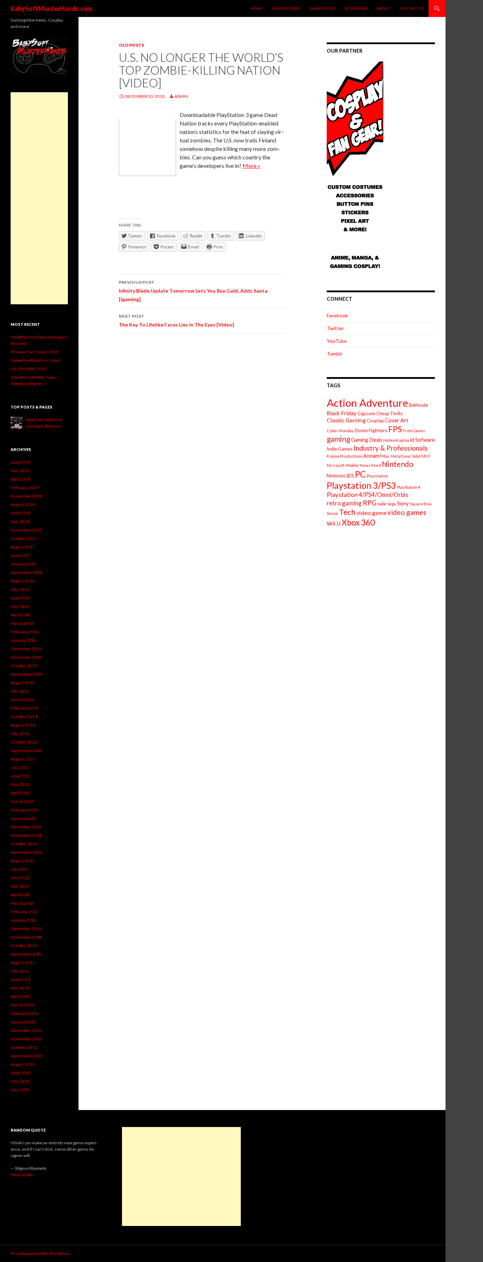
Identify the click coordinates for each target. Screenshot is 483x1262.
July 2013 (20, 767)
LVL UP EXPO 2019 (28, 368)
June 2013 (20, 776)
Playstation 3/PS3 (361, 485)
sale (382, 503)
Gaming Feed (322, 8)
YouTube (337, 341)
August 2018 (23, 504)
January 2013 (23, 818)
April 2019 (20, 479)
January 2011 (23, 1022)
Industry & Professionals (391, 448)
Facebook (337, 315)
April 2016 (20, 614)
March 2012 (22, 903)
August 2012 (23, 860)
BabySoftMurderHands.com (51, 8)
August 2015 (23, 682)
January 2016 (23, 640)
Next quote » (23, 1174)
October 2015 (24, 665)
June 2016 (20, 597)
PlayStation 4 (408, 487)
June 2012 (20, 877)
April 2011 (20, 996)
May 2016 (20, 606)
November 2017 (26, 530)
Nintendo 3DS (340, 476)
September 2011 (26, 954)
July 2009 (20, 1089)
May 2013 (20, 784)
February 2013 (25, 809)
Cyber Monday (340, 430)
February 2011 (25, 1013)
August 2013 (23, 759)
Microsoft (335, 465)
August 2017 (23, 547)
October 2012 (24, 843)
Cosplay (375, 420)
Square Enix (421, 503)
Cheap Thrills (389, 413)
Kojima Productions (345, 456)
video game (371, 512)
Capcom (366, 413)
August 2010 (23, 1064)
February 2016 (25, 631)
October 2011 (24, 945)
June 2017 (20, 555)
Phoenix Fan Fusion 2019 (34, 351)
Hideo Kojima (396, 440)
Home (256, 8)
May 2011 (20, 988)
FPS (395, 429)
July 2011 (20, 971)
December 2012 (26, 826)
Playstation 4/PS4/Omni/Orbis (367, 494)
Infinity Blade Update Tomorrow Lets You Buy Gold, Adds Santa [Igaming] (193, 291)
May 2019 (20, 470)
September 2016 (26, 572)
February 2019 (25, 487)
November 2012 (26, 835)
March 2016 (22, 623)
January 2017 (23, 564)
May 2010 (20, 1081)
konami (372, 455)
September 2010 (26, 1055)
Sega (391, 503)
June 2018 (20, 513)
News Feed (370, 465)
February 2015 (25, 708)
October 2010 (24, 1047)
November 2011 (26, 937)
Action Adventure (367, 403)
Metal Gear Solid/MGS (410, 456)
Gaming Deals (286, 8)
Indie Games (340, 449)
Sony (403, 503)
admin (181, 96)
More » (251, 165)
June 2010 (20, 1072)
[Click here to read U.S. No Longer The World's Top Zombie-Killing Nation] (147, 146)
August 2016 (23, 580)
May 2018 (20, 521)
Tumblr (334, 354)
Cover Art (396, 420)
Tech (347, 512)
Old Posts (131, 45)
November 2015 (26, 657)
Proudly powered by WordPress (41, 1253)
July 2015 (20, 691)
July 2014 (20, 733)
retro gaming (344, 503)
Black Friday (341, 413)
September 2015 (26, 674)
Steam (332, 513)
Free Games (414, 430)
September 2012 (26, 852)
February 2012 (25, 911)
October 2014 (24, 716)
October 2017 (24, 538)
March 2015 (22, 699)
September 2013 (26, 750)
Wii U (334, 523)
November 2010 (26, 1038)
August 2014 (23, 725)
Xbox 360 (358, 522)
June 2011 (20, 979)
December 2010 (26, 1030)
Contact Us (412, 8)
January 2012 (23, 920)
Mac (386, 456)
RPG (370, 503)
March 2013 (22, 801)
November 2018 (26, 496)
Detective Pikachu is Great (35, 360)
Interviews (356, 8)
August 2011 (23, 962)
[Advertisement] (39, 198)
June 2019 (20, 462)
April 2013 (20, 793)
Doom (361, 430)
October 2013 (24, 742)
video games (407, 512)
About (383, 8)
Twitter (335, 328)
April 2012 (20, 894)
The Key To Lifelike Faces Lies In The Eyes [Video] (176, 320)
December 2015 (26, 648)
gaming (338, 438)
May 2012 (20, 886)
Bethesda (418, 405)
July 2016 (20, 589)
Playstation (377, 476)
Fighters (378, 430)
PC (360, 474)
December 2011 (26, 928)
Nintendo (397, 463)
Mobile (352, 465)
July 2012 (20, 869)
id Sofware (422, 439)
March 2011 (22, 1005)
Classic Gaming (346, 420)
